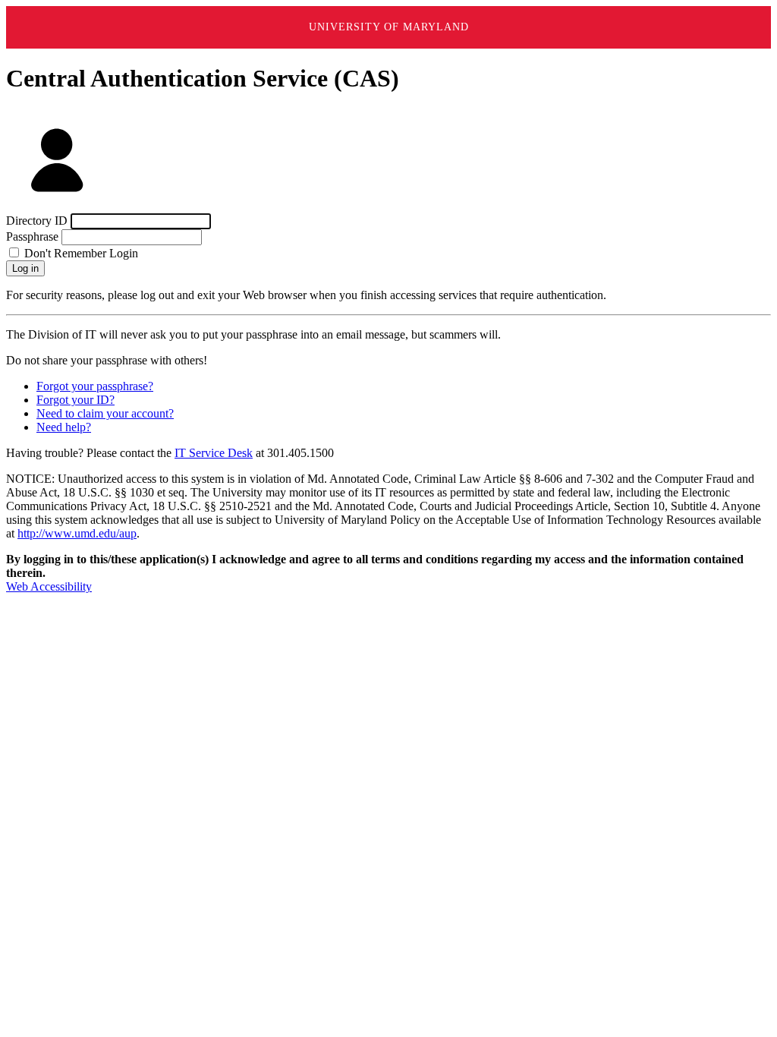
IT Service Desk (214, 452)
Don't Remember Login (79, 253)
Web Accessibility (49, 586)
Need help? (63, 427)
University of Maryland (389, 27)
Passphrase (32, 236)
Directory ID (37, 220)
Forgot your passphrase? (94, 386)
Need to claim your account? (105, 413)
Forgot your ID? (75, 399)
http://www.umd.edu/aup (77, 533)
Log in (25, 268)
